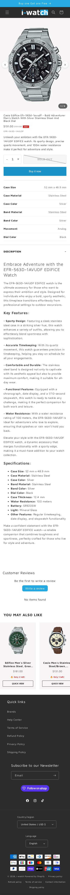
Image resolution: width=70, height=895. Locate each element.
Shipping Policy (16, 752)
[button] (7, 12)
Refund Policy (15, 735)
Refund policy (15, 882)
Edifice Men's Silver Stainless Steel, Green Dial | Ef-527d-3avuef (18, 664)
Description (12, 251)
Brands (11, 711)
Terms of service (33, 882)
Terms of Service (17, 727)
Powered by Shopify (35, 876)
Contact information (55, 882)
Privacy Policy (16, 744)
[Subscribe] (55, 775)
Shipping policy (37, 887)
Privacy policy (55, 876)
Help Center (14, 719)
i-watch (20, 876)
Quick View (18, 684)
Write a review (35, 588)
